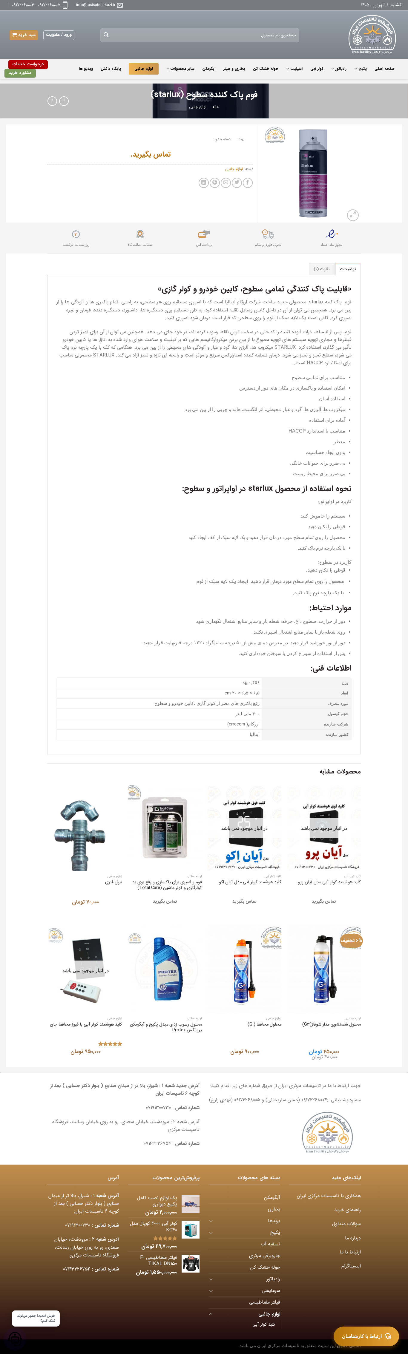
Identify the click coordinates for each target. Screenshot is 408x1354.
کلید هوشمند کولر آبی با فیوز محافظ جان (86, 1024)
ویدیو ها (86, 69)
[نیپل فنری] (85, 827)
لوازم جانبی (143, 69)
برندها (274, 1221)
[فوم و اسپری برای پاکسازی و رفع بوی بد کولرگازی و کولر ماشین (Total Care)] (165, 827)
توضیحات (348, 269)
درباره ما (353, 1238)
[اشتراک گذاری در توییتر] (237, 183)
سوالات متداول (346, 1224)
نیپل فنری (113, 882)
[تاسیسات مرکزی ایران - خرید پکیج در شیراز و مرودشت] (368, 34)
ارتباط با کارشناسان (362, 1336)
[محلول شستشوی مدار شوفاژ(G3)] (324, 969)
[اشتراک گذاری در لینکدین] (204, 183)
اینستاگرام (351, 1266)
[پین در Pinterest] (215, 183)
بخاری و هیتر (234, 69)
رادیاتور (340, 69)
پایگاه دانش (111, 69)
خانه (215, 107)
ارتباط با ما (350, 1252)
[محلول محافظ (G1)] (244, 969)
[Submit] (106, 35)
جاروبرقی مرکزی (264, 1256)
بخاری (274, 1209)
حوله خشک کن (266, 69)
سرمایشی (271, 1291)
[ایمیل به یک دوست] (226, 183)
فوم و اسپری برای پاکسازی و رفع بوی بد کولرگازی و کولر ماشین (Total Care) (167, 885)
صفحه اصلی (385, 69)
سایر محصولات (182, 69)
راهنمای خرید (347, 1210)
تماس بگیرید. (150, 154)
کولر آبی (316, 69)
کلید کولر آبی (263, 1324)
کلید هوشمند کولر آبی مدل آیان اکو (250, 882)
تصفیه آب (270, 1244)
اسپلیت (296, 69)
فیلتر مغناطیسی (264, 1302)
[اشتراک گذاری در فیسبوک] (248, 183)
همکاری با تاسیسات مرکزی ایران (329, 1196)
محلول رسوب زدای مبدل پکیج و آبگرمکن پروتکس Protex (166, 1027)
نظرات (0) (321, 269)
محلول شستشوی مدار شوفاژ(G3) (331, 1024)
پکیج (362, 69)
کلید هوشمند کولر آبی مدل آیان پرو (329, 882)
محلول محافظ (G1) (264, 1024)
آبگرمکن (209, 69)
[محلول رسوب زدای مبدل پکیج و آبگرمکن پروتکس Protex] (165, 969)
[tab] (348, 269)
